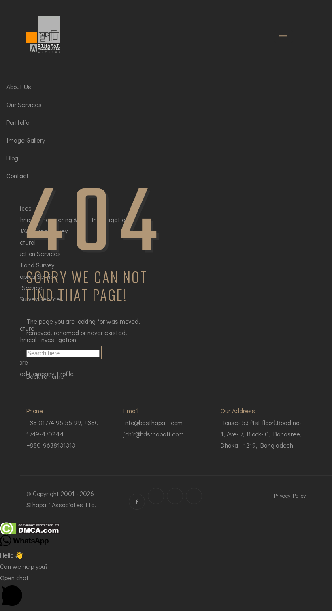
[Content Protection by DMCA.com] (30, 528)
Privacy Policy (290, 495)
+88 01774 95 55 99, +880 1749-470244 (62, 428)
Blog (12, 158)
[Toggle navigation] (283, 36)
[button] (166, 591)
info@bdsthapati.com (153, 422)
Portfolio (17, 122)
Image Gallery (25, 140)
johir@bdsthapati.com (153, 433)
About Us (18, 86)
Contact (17, 175)
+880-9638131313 (50, 445)
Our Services (24, 104)
